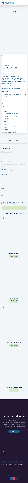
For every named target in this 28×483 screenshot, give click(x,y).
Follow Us (16, 451)
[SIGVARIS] (6, 55)
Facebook (17, 453)
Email (3, 195)
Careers (3, 455)
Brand (9, 140)
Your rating (4, 169)
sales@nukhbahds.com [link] (19, 464)
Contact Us (3, 453)
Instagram (17, 455)
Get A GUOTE (14, 431)
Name (3, 188)
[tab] (9, 141)
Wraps (7, 65)
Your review (4, 174)
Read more (14, 256)
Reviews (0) (17, 140)
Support (3, 457)
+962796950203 (8, 464)
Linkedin (16, 457)
